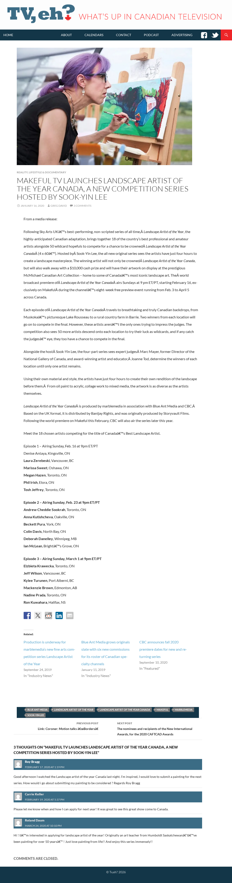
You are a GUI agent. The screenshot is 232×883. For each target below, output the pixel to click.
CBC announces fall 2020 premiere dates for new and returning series (163, 649)
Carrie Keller (34, 794)
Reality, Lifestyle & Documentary (41, 172)
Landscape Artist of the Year (73, 709)
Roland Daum (34, 820)
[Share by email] (69, 615)
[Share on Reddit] (48, 615)
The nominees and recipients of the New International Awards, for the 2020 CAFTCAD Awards (154, 729)
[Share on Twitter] (37, 615)
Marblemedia (184, 709)
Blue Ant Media (37, 709)
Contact (123, 35)
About (66, 35)
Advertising (182, 35)
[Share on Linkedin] (59, 615)
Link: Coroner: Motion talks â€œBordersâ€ (68, 726)
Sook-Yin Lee (35, 715)
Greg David (59, 205)
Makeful (162, 709)
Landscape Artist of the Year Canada (125, 709)
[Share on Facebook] (27, 615)
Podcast (151, 35)
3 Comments (82, 205)
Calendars (94, 35)
